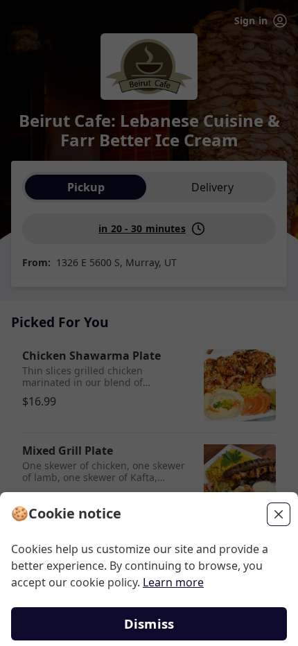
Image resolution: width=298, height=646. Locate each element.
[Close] (279, 514)
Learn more (173, 582)
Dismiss (149, 623)
